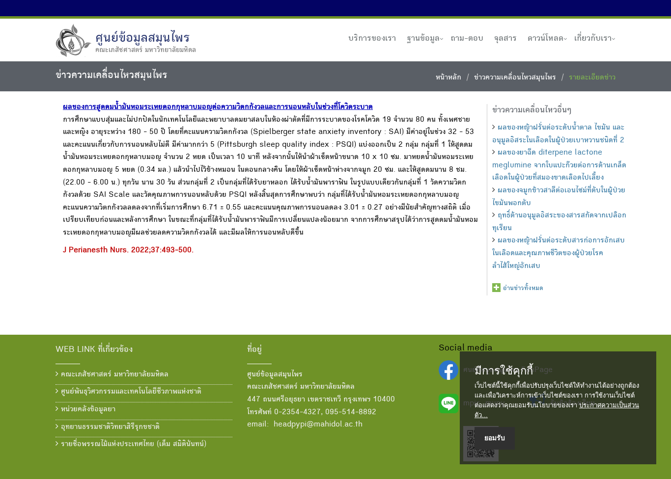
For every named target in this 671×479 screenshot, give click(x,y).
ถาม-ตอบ (466, 38)
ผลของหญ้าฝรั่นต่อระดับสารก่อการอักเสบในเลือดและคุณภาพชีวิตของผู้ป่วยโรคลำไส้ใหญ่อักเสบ (558, 253)
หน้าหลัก (448, 78)
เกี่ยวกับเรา (593, 38)
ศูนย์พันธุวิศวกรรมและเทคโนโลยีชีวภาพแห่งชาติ (129, 392)
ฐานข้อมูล (423, 38)
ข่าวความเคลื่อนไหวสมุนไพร (515, 78)
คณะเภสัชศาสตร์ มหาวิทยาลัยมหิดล (113, 375)
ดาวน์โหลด (545, 38)
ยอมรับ (494, 438)
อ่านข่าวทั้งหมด (523, 288)
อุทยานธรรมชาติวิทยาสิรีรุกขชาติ (109, 427)
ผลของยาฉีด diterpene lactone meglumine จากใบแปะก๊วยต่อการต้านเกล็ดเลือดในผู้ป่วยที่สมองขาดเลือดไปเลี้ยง (559, 165)
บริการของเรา (372, 38)
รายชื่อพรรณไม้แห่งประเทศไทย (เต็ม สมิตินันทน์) (132, 445)
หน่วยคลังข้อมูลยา (86, 410)
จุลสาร (505, 38)
